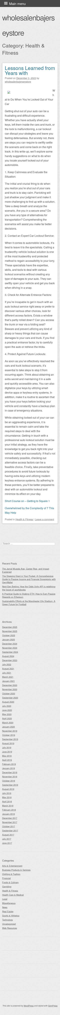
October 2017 (8, 826)
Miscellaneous (9, 903)
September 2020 (10, 697)
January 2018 (8, 813)
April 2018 (7, 801)
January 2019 (8, 768)
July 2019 (6, 747)
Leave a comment (44, 519)
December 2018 (9, 772)
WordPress (29, 1005)
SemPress (53, 1005)
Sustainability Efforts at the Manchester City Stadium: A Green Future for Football (28, 603)
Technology (7, 919)
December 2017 (9, 818)
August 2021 (8, 668)
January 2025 (8, 639)
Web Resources (9, 928)
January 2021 (8, 681)
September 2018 (10, 784)
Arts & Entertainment (12, 865)
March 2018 (7, 805)
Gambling (6, 886)
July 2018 (6, 793)
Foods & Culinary (10, 882)
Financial (6, 878)
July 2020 (6, 706)
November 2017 (9, 822)
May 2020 (7, 714)
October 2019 (8, 735)
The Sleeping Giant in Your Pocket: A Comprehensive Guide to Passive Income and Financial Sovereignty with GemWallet (29, 579)
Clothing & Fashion (11, 874)
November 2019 (9, 730)
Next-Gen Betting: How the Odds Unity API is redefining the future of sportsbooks (28, 588)
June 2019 (7, 751)
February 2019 (9, 764)
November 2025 (9, 631)
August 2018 (8, 789)
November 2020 (9, 689)
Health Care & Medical (13, 894)
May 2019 (7, 755)
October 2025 (8, 635)
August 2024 (8, 656)
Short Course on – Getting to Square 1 (27, 501)
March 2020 (7, 722)
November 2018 (9, 776)
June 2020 (7, 710)
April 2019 (7, 759)
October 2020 (8, 693)
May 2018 (7, 797)
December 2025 (9, 627)
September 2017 (10, 830)
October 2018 (8, 780)
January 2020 (8, 726)
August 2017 (8, 834)
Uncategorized (9, 923)
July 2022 (6, 664)
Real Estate (7, 911)
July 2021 (6, 672)
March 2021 (7, 676)
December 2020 (9, 685)
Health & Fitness (24, 519)
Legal (4, 899)
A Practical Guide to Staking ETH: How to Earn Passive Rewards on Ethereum (28, 595)
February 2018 (9, 809)
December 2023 (9, 660)
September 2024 (10, 652)
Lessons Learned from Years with (30, 70)
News (4, 907)
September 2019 (10, 739)
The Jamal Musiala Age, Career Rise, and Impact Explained (25, 570)
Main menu (17, 3)
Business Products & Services (16, 869)
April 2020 (7, 718)
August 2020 (8, 701)
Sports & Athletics (10, 915)
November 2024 (9, 647)
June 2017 (7, 843)
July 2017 (6, 838)
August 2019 (8, 743)
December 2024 (9, 643)
